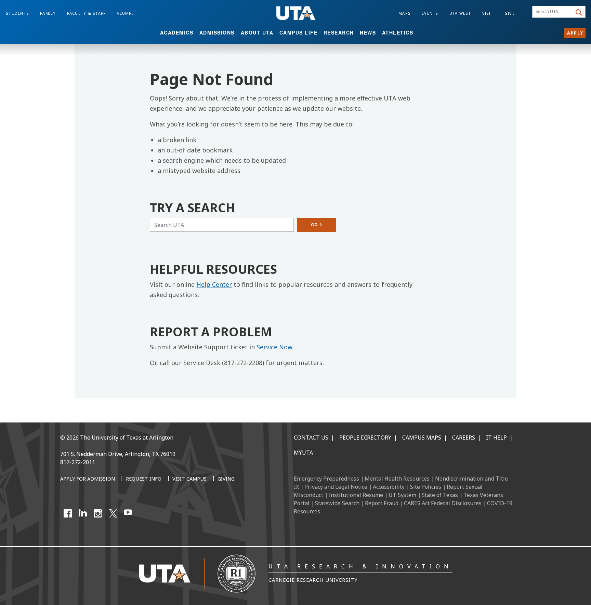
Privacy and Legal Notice (335, 486)
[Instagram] (98, 513)
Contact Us (311, 437)
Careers (463, 437)
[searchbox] (553, 12)
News (368, 32)
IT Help (496, 437)
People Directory (365, 437)
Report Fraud (381, 503)
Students (17, 13)
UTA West (460, 13)
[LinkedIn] (83, 513)
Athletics (397, 32)
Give (509, 13)
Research (339, 32)
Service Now (274, 347)
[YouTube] (128, 513)
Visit (488, 13)
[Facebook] (68, 513)
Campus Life (298, 32)
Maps (404, 13)
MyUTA (303, 452)
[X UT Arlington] (113, 513)
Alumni (125, 13)
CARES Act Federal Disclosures (443, 503)
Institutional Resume (356, 495)
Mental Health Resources (397, 478)
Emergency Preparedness (326, 478)
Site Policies (425, 486)
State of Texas (440, 495)
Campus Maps (421, 437)
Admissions (217, 32)
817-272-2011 (77, 462)
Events (430, 13)
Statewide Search (337, 503)
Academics (177, 32)
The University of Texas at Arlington (126, 437)
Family (48, 13)
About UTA (257, 32)
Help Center (214, 284)
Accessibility (389, 486)
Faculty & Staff (86, 13)
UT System (402, 495)
